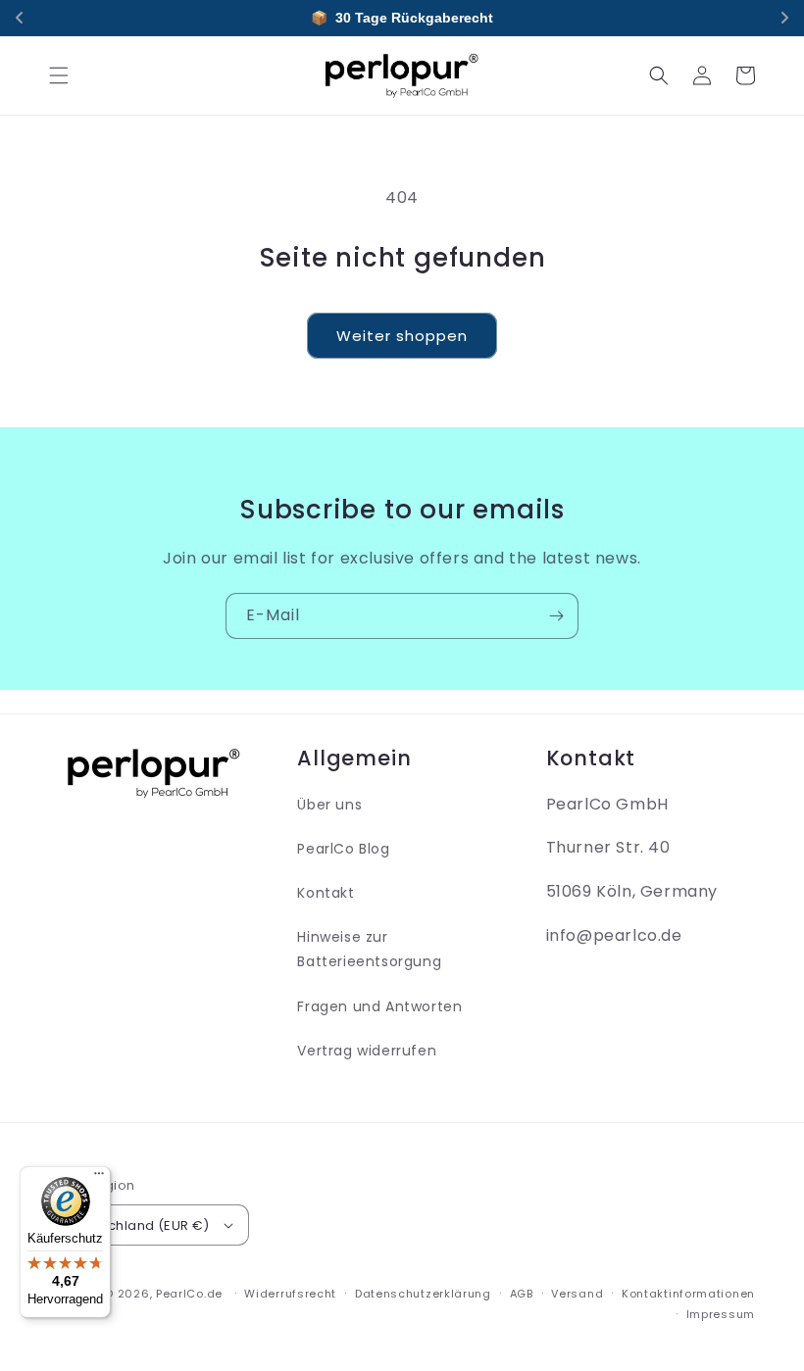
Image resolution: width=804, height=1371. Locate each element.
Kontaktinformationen (688, 1293)
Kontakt (325, 893)
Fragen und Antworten (379, 1006)
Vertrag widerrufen (366, 1050)
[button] (58, 75)
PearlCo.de (189, 1293)
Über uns (329, 804)
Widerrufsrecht (290, 1293)
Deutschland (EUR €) (140, 1225)
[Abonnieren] (556, 616)
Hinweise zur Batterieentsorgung (369, 949)
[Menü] (99, 1178)
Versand (577, 1293)
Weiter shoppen (402, 335)
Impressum (720, 1314)
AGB (521, 1293)
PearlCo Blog (343, 848)
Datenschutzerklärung (423, 1293)
